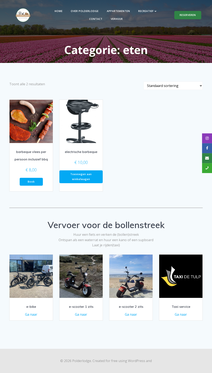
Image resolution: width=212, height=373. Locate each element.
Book (31, 181)
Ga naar (31, 314)
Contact (95, 19)
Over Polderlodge (85, 11)
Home (59, 11)
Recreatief (146, 11)
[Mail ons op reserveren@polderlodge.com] (207, 158)
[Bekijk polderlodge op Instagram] (207, 138)
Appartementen (118, 11)
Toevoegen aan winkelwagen (81, 176)
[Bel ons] (207, 168)
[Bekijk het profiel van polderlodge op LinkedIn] (207, 148)
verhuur (117, 19)
